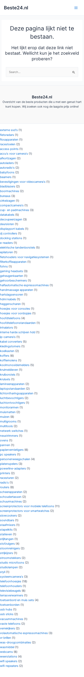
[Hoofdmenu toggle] (76, 8)
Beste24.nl (16, 8)
